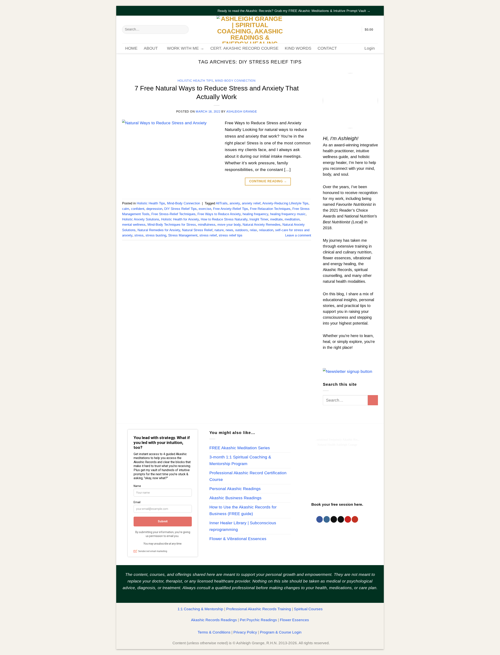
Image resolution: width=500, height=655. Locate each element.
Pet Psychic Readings (258, 620)
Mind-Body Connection (235, 80)
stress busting (156, 235)
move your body (229, 224)
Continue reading (268, 181)
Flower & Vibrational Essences (237, 538)
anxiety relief (251, 203)
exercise (205, 209)
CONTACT (327, 48)
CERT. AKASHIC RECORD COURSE (244, 48)
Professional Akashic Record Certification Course (248, 476)
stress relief (208, 235)
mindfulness (206, 224)
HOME (131, 48)
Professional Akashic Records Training (258, 609)
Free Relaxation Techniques (270, 209)
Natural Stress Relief (197, 230)
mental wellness (134, 224)
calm (125, 209)
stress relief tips (230, 235)
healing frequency (255, 214)
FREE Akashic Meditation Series (239, 448)
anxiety (234, 203)
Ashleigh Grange (241, 111)
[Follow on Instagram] (326, 519)
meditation (292, 219)
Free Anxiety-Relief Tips (230, 209)
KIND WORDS (298, 48)
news (229, 230)
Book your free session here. (337, 504)
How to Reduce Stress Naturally (224, 219)
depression (154, 209)
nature (219, 230)
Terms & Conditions (214, 632)
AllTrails (222, 203)
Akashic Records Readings (214, 620)
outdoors (241, 230)
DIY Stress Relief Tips (180, 209)
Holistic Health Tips (195, 80)
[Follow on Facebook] (319, 519)
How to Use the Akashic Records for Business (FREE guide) (243, 510)
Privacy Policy (245, 632)
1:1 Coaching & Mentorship (200, 609)
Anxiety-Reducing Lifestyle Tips (285, 203)
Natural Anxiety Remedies (261, 224)
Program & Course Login (281, 632)
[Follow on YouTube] (355, 519)
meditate (276, 219)
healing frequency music (288, 214)
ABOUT (151, 48)
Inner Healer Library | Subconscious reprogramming (242, 526)
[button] (375, 8)
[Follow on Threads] (333, 519)
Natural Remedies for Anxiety (159, 230)
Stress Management (182, 235)
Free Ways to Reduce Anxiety (219, 214)
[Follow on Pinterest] (348, 519)
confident (137, 209)
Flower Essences (294, 620)
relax (253, 230)
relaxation (266, 230)
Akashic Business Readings (235, 498)
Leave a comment (298, 235)
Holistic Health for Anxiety (180, 219)
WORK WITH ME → (185, 48)
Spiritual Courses (308, 609)
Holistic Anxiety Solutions (140, 219)
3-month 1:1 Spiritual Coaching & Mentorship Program (240, 460)
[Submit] (183, 29)
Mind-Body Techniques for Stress (171, 224)
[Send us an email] (341, 519)
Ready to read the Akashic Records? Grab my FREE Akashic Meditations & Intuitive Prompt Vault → (294, 11)
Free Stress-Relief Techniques (173, 214)
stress (139, 235)
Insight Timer (258, 219)
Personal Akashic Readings (235, 488)
